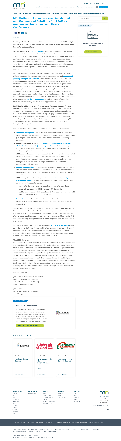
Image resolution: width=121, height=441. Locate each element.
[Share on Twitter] (19, 33)
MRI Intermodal (32, 393)
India (13, 413)
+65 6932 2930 (99, 422)
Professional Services (49, 401)
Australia (14, 405)
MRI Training (77, 401)
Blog (75, 393)
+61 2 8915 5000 (82, 422)
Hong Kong (15, 411)
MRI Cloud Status (47, 403)
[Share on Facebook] (15, 33)
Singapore (15, 409)
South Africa (15, 399)
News (19, 13)
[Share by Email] (26, 33)
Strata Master (21, 199)
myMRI (44, 393)
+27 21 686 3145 (39, 422)
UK (13, 395)
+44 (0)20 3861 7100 (102, 405)
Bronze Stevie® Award (60, 225)
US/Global (15, 393)
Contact (60, 393)
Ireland (14, 397)
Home (15, 13)
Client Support (47, 395)
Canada (14, 403)
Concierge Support (48, 397)
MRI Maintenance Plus (25, 167)
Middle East (15, 401)
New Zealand (15, 407)
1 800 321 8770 (51, 422)
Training (45, 399)
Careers (60, 395)
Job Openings (62, 397)
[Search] (105, 18)
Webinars (76, 397)
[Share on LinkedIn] (22, 33)
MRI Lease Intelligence (25, 132)
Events (75, 399)
